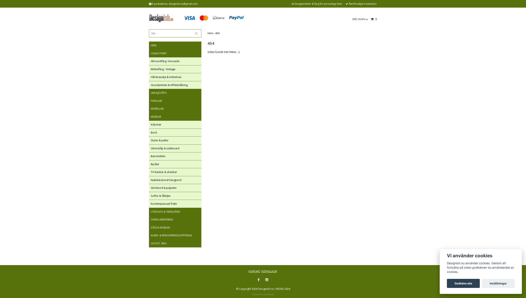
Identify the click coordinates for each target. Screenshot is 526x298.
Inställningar (498, 283)
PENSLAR (156, 101)
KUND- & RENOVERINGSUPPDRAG (171, 235)
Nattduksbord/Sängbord (166, 180)
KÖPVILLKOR (269, 271)
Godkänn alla (463, 283)
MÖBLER (156, 116)
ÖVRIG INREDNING (162, 219)
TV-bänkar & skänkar (164, 172)
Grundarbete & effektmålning (169, 85)
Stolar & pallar (159, 140)
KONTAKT (254, 271)
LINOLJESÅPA (159, 93)
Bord (154, 132)
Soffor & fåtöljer (161, 196)
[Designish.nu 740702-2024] (161, 18)
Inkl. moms (359, 19)
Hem (211, 33)
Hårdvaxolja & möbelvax (166, 77)
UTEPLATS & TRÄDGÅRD (165, 211)
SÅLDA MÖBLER (160, 227)
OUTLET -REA (158, 243)
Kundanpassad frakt (164, 203)
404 (217, 33)
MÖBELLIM (157, 108)
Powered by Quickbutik (263, 294)
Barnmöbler (158, 156)
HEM (153, 45)
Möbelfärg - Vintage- (163, 69)
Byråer (155, 164)
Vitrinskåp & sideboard (165, 148)
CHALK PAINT (159, 53)
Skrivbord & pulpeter (164, 188)
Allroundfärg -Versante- (165, 61)
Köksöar (156, 124)
